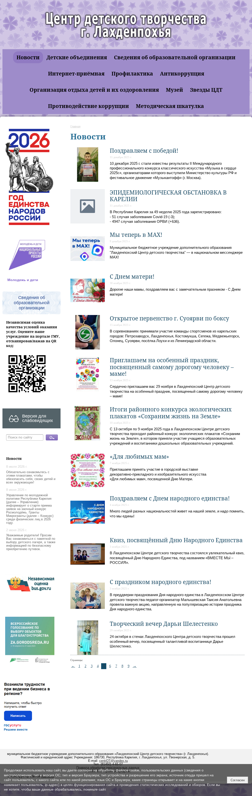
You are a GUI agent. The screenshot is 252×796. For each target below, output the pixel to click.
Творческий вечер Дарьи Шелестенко (164, 624)
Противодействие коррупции (88, 106)
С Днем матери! (132, 276)
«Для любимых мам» (139, 456)
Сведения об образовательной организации (175, 57)
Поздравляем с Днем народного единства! (170, 498)
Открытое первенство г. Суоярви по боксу (169, 318)
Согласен (238, 780)
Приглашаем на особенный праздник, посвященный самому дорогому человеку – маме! (172, 366)
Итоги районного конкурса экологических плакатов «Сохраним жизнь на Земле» (171, 413)
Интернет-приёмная (76, 73)
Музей (174, 89)
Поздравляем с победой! (144, 150)
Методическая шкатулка (170, 106)
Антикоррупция (182, 73)
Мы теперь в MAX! (136, 235)
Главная (75, 126)
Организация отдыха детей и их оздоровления (94, 89)
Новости (28, 57)
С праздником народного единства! (160, 582)
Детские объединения (77, 57)
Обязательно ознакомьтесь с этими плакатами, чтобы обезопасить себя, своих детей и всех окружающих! (30, 477)
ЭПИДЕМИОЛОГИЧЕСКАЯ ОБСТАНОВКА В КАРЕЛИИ (168, 196)
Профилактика (132, 73)
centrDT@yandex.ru (113, 761)
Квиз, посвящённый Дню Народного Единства (176, 540)
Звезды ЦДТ (206, 89)
